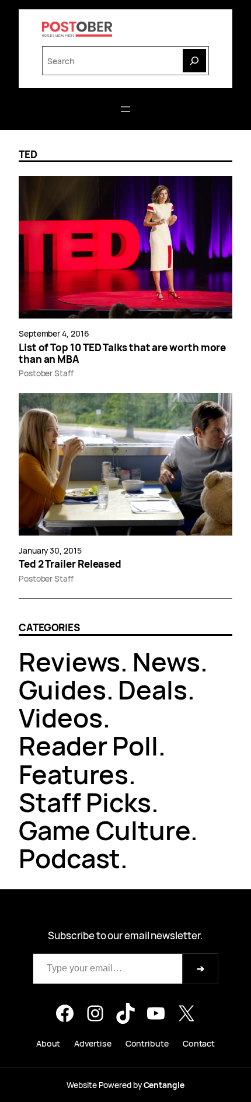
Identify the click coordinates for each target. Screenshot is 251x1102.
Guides (62, 689)
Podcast (69, 858)
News (166, 661)
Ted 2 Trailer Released (70, 564)
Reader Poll (88, 745)
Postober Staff (46, 373)
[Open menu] (125, 109)
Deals (152, 689)
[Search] (194, 60)
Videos (61, 717)
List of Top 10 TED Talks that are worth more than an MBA (122, 354)
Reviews (69, 661)
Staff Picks (85, 802)
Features (73, 774)
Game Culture (104, 830)
